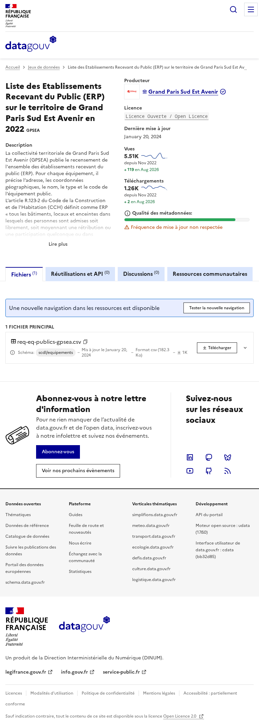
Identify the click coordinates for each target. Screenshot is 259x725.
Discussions (141, 273)
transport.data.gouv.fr (153, 536)
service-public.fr (121, 672)
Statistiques (80, 572)
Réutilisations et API (80, 273)
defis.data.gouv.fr (149, 558)
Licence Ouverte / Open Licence (166, 116)
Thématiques (18, 515)
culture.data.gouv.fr (151, 569)
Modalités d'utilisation (51, 693)
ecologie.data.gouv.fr (153, 547)
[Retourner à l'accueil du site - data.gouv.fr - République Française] (84, 627)
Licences (13, 693)
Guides (75, 515)
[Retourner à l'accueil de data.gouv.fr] (30, 44)
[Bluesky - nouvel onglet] (227, 457)
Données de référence (27, 526)
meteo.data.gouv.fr (151, 526)
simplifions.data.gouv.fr (154, 515)
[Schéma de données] (12, 352)
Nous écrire (80, 543)
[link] (217, 347)
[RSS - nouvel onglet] (227, 471)
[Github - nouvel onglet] (208, 471)
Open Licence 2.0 (180, 716)
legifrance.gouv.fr (25, 672)
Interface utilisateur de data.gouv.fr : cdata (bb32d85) (218, 550)
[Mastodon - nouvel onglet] (208, 457)
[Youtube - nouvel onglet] (190, 471)
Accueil (12, 67)
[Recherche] (233, 9)
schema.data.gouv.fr (25, 582)
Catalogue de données (27, 536)
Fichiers (24, 274)
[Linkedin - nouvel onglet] (190, 457)
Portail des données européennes (24, 568)
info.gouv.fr (74, 672)
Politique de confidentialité (108, 693)
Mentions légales (159, 693)
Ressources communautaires (210, 274)
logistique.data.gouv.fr (154, 580)
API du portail (209, 515)
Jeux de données (44, 67)
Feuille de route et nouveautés (86, 529)
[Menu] (251, 9)
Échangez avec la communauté (85, 557)
